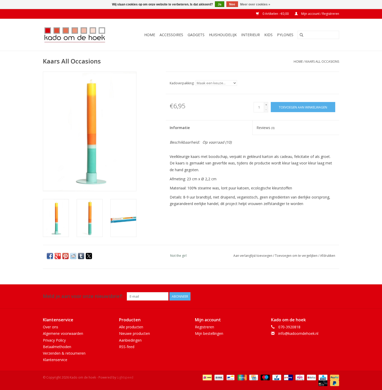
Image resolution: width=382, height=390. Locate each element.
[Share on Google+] (58, 256)
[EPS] (299, 377)
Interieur (250, 34)
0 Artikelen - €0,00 (275, 13)
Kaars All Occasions (322, 61)
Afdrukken (327, 255)
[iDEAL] (206, 377)
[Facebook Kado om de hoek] (325, 296)
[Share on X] (89, 256)
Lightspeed (125, 377)
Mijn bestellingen (209, 333)
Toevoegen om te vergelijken (296, 255)
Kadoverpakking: (182, 83)
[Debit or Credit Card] (322, 383)
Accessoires (171, 34)
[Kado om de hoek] (79, 35)
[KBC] (322, 377)
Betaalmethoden (57, 346)
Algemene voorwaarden (63, 333)
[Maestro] (265, 377)
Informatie (180, 127)
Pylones (285, 34)
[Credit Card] (253, 377)
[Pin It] (65, 256)
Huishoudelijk (223, 34)
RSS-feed (126, 346)
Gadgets (196, 34)
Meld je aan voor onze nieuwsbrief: (83, 296)
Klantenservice (55, 359)
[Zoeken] (301, 35)
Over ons (50, 326)
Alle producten (131, 326)
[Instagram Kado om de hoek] (335, 296)
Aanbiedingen (130, 340)
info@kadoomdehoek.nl (298, 333)
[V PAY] (276, 377)
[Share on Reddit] (73, 256)
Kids (268, 34)
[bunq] (241, 377)
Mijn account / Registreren (319, 13)
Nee (232, 4)
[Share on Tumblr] (81, 256)
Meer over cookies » (255, 4)
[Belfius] (311, 377)
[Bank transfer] (218, 377)
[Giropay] (287, 377)
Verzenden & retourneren (64, 353)
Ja (219, 4)
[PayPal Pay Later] (333, 383)
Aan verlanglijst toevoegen (253, 255)
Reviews (265, 127)
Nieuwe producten (134, 333)
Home (149, 34)
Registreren (204, 326)
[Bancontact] (230, 377)
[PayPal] (333, 377)
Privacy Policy (54, 340)
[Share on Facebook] (50, 256)
